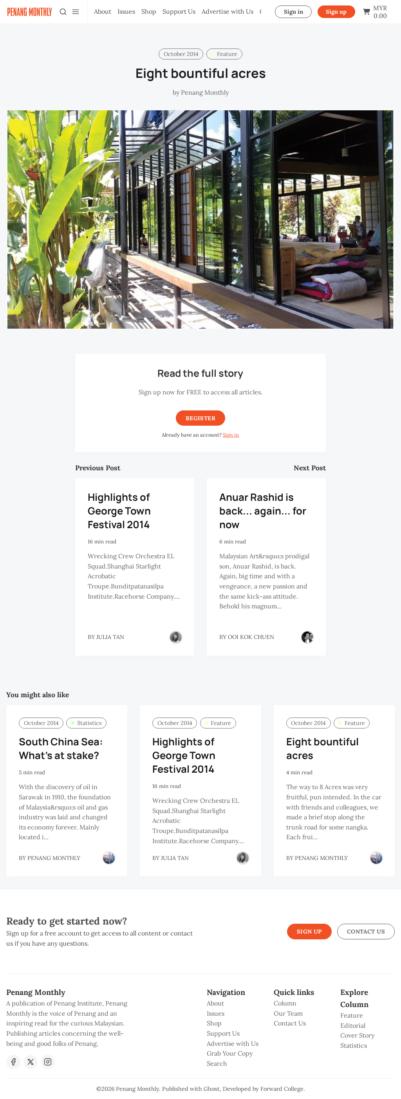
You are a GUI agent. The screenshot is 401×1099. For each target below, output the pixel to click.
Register (200, 418)
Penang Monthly (137, 1088)
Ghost (212, 1088)
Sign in (293, 11)
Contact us (366, 931)
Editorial (352, 1025)
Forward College (281, 1088)
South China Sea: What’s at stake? (61, 748)
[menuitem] (102, 12)
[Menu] (75, 11)
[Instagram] (48, 1062)
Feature (227, 54)
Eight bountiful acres (322, 748)
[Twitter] (30, 1062)
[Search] (63, 12)
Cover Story (357, 1035)
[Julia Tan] (176, 637)
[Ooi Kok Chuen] (307, 637)
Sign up (336, 11)
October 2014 (181, 54)
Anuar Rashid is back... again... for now (262, 510)
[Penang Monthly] (109, 858)
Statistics (89, 723)
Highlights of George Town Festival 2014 (119, 510)
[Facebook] (13, 1062)
